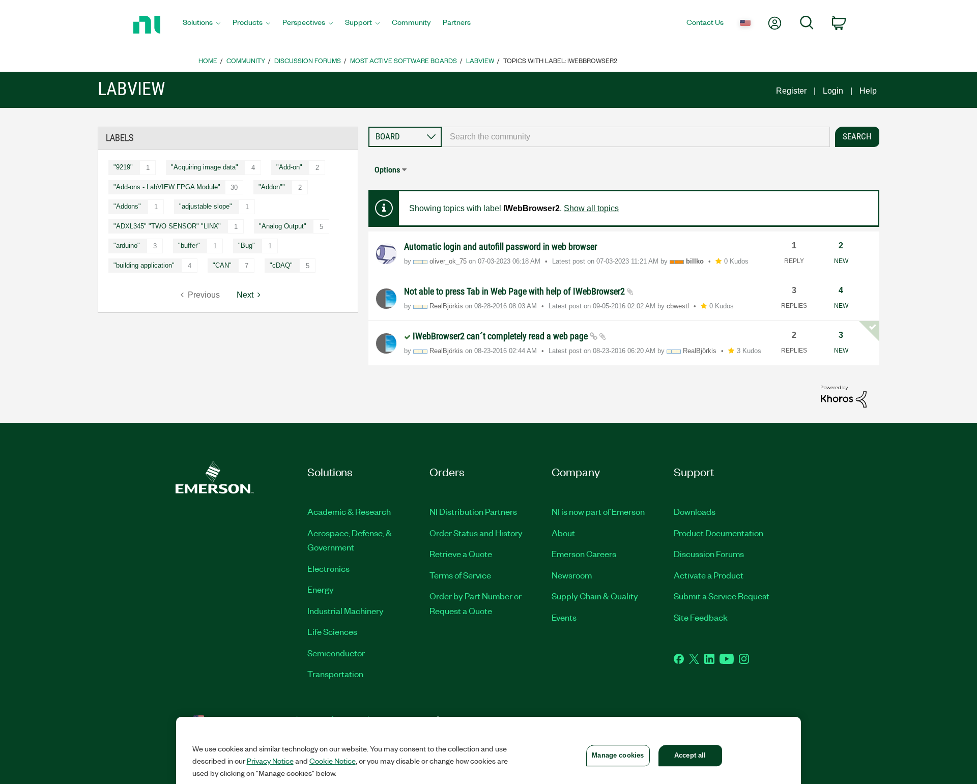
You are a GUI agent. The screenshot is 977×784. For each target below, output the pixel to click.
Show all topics (591, 208)
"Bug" (246, 245)
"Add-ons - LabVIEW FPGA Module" (166, 187)
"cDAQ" (281, 265)
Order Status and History (476, 532)
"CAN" (222, 265)
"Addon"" (271, 187)
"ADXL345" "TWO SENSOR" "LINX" (167, 226)
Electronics (328, 568)
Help (868, 90)
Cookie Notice (332, 761)
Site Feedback (701, 617)
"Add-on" (289, 167)
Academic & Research (349, 511)
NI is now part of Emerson (598, 511)
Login (833, 90)
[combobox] (636, 137)
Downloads (694, 511)
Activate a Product (708, 574)
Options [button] (387, 170)
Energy (320, 589)
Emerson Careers (584, 553)
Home (207, 60)
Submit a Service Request (721, 595)
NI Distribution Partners (473, 511)
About (563, 532)
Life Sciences (332, 631)
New (841, 261)
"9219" (123, 167)
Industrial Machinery (345, 610)
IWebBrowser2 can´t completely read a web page (501, 336)
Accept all (690, 755)
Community (245, 60)
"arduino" (126, 245)
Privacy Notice (270, 761)
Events (564, 617)
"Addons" (127, 206)
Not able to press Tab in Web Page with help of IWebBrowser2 (515, 291)
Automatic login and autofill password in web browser (500, 246)
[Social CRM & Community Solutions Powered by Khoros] (844, 396)
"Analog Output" (282, 226)
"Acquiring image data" (204, 167)
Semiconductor (336, 652)
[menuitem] (201, 25)
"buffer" (189, 245)
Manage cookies (618, 755)
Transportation (335, 673)
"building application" (144, 265)
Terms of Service (460, 574)
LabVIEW (480, 60)
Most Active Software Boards (403, 60)
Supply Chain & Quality (595, 595)
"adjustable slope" (205, 206)
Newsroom (572, 574)
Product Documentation (718, 532)
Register (791, 90)
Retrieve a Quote (460, 553)
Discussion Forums (307, 60)
